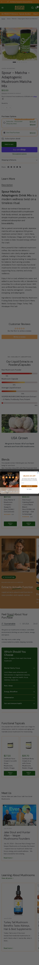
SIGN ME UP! (29, 486)
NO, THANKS (29, 489)
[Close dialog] (37, 472)
